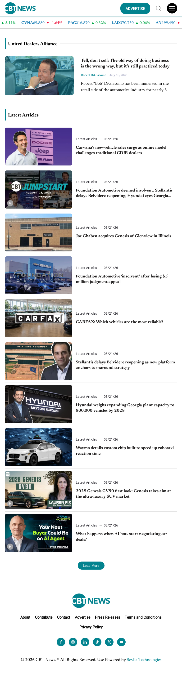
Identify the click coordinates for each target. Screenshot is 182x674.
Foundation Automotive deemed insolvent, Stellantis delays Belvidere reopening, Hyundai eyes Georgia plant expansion (124, 193)
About (25, 617)
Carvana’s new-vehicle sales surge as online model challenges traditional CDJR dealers (121, 150)
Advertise (82, 617)
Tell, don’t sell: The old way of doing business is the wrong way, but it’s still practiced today (125, 63)
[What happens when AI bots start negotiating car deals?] (38, 533)
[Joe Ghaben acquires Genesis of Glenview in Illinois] (38, 232)
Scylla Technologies (144, 660)
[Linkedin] (85, 642)
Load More (91, 565)
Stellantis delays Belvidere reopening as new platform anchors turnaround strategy (125, 365)
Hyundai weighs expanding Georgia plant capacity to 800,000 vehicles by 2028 (125, 408)
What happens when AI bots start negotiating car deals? (121, 537)
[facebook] (61, 642)
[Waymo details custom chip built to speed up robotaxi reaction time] (38, 447)
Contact (63, 617)
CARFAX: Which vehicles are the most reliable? (119, 322)
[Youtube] (121, 642)
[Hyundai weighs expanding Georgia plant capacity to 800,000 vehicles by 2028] (38, 404)
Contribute (43, 617)
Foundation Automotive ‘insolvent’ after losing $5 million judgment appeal (122, 279)
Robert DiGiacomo (93, 75)
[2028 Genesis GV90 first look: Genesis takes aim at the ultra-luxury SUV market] (38, 490)
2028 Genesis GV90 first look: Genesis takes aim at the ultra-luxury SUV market (123, 494)
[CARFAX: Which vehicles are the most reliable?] (38, 318)
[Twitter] (109, 642)
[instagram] (73, 642)
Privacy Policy (91, 627)
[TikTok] (97, 642)
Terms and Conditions (143, 617)
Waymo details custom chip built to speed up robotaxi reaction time (125, 451)
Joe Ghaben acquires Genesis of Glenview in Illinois (123, 236)
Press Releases (107, 617)
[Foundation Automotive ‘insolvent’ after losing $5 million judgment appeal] (38, 275)
